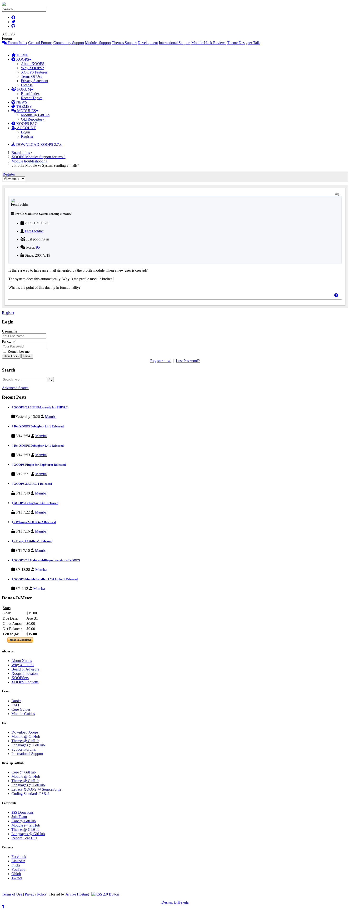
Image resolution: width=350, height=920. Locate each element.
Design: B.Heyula (175, 902)
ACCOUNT (26, 128)
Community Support (68, 43)
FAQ (15, 705)
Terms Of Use (31, 76)
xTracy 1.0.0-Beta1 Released (32, 541)
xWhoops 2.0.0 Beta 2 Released (34, 522)
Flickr (15, 865)
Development (148, 43)
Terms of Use (12, 894)
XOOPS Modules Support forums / (38, 157)
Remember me (18, 351)
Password (9, 342)
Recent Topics (31, 98)
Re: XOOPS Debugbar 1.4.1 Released (38, 426)
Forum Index (17, 43)
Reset (27, 356)
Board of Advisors (25, 669)
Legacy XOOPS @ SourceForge (36, 789)
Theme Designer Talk (243, 43)
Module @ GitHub (35, 115)
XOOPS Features (34, 72)
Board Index (30, 94)
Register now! (160, 361)
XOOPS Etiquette (25, 682)
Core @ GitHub (23, 772)
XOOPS (22, 59)
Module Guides (23, 714)
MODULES (26, 111)
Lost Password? (188, 361)
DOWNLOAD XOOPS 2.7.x (38, 144)
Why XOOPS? (32, 68)
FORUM (23, 89)
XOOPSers (20, 678)
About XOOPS (32, 64)
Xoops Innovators (24, 673)
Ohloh (16, 874)
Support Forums (23, 749)
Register (27, 136)
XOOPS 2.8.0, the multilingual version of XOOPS (46, 560)
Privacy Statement (34, 81)
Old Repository (32, 119)
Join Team (19, 817)
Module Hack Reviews (208, 43)
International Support (174, 43)
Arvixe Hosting (77, 894)
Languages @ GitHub (28, 745)
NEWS (21, 102)
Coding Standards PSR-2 (30, 794)
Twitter (16, 878)
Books (16, 701)
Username (9, 331)
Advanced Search (15, 388)
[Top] (336, 295)
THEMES (23, 106)
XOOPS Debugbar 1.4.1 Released (35, 503)
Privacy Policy (36, 894)
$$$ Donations (22, 812)
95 (38, 247)
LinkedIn (18, 861)
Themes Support (124, 43)
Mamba (50, 417)
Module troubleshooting (29, 161)
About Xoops (21, 661)
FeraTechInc (34, 231)
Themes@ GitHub (25, 741)
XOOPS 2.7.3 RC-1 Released (32, 483)
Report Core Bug (24, 838)
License (27, 85)
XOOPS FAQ (26, 124)
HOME (22, 55)
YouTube (18, 869)
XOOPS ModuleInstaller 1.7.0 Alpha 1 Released (45, 579)
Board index (20, 153)
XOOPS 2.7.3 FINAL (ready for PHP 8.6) (40, 407)
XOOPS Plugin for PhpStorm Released (39, 464)
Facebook (18, 857)
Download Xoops (24, 732)
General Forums (40, 43)
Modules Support (98, 43)
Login (25, 132)
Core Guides (20, 709)
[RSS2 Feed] (105, 894)
